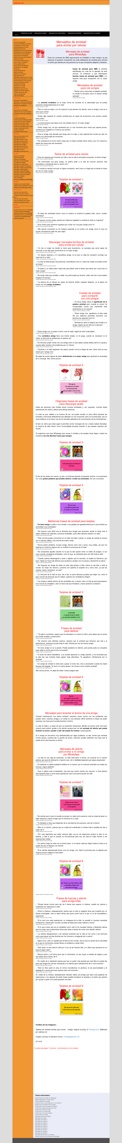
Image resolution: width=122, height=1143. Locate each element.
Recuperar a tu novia (19, 85)
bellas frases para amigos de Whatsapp (45, 1098)
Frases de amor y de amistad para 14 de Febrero (48, 1103)
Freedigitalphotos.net (71, 1036)
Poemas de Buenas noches (21, 82)
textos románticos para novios (22, 200)
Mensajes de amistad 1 (41, 1119)
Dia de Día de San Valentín (21, 65)
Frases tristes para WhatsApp (22, 211)
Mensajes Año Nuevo (19, 138)
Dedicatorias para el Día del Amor (23, 50)
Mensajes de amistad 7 (41, 1129)
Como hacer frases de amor (21, 60)
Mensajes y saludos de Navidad (22, 172)
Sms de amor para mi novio (21, 194)
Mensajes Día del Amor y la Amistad (44, 1134)
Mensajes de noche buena (21, 164)
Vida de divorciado (19, 95)
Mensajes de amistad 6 (41, 1128)
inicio (17, 35)
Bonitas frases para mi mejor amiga (44, 1099)
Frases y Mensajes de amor (21, 128)
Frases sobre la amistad (41, 1114)
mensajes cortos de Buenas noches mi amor (22, 196)
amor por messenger (19, 42)
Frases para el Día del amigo (43, 1109)
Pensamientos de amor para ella (22, 80)
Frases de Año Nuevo (20, 118)
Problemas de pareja (19, 84)
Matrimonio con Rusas (20, 74)
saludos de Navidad (19, 176)
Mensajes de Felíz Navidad (21, 161)
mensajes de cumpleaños (57, 33)
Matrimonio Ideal (18, 72)
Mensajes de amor (40, 33)
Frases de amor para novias (21, 123)
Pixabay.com (94, 1029)
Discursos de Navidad (20, 159)
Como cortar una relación (20, 62)
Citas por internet (18, 59)
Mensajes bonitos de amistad (43, 1116)
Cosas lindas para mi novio (21, 47)
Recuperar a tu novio (19, 87)
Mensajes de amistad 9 (41, 1133)
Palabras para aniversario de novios (23, 185)
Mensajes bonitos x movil (20, 139)
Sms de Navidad (18, 177)
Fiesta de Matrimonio (19, 70)
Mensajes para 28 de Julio (21, 148)
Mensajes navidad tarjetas (21, 169)
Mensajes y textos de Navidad (22, 174)
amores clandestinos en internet (22, 44)
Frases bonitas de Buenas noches (23, 120)
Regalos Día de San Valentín (21, 90)
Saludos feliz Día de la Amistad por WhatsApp (47, 1136)
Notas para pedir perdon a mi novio (23, 79)
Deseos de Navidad (19, 156)
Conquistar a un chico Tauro (21, 45)
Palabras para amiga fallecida (22, 184)
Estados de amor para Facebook (22, 57)
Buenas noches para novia (21, 136)
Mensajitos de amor (19, 149)
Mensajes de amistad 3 (41, 1123)
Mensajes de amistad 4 (41, 1124)
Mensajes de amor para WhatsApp (23, 215)
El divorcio (17, 69)
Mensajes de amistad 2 (41, 1121)
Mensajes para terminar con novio (23, 77)
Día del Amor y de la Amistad (21, 54)
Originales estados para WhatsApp (23, 213)
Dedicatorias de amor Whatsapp (22, 52)
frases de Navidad (19, 157)
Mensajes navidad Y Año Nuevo (22, 166)
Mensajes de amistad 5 (41, 1126)
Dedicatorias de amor (19, 49)
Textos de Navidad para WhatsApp (23, 179)
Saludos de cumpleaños (20, 105)
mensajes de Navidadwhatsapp (22, 216)
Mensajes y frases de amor (21, 151)
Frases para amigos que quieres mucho (45, 1108)
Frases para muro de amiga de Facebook (46, 1106)
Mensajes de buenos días (21, 141)
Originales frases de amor (21, 131)
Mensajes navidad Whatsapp (21, 171)
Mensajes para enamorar (20, 146)
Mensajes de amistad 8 (41, 1131)
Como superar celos (19, 64)
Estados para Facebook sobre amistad (45, 1104)
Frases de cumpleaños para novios (23, 126)
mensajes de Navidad (74, 33)
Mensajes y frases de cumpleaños (23, 102)
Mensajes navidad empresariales (22, 167)
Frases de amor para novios (21, 125)
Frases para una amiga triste (42, 1111)
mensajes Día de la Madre (92, 33)
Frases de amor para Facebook (22, 121)
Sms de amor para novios (21, 199)
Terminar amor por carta (20, 92)
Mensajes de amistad (40, 1118)
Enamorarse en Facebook (21, 55)
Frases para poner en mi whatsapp (23, 210)
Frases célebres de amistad (42, 1101)
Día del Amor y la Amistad (21, 67)
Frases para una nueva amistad (43, 1113)
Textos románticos (19, 218)
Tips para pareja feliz (19, 94)
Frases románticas (19, 130)
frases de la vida (26, 33)
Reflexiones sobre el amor (21, 89)
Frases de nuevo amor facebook (22, 113)
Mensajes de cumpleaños (21, 100)
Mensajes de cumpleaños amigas (23, 103)
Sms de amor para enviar (20, 192)
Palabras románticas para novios (22, 187)
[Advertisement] (61, 18)
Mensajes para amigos (20, 144)
